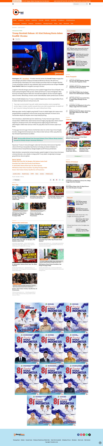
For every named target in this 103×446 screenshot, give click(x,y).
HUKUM (47, 20)
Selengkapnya (78, 69)
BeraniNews (17, 38)
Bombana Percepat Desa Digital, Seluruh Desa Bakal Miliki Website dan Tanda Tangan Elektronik (80, 112)
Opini (60, 23)
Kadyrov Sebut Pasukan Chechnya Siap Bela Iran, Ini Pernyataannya (28, 169)
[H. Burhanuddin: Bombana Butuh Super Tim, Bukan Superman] (56, 190)
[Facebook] (78, 434)
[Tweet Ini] (53, 180)
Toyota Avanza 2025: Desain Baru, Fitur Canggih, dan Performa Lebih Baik (82, 220)
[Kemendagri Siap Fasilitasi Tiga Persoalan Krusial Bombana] (38, 190)
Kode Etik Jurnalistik (56, 440)
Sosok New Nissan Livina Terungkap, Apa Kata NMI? (82, 230)
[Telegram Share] (60, 180)
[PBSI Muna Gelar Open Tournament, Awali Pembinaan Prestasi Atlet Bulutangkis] (85, 144)
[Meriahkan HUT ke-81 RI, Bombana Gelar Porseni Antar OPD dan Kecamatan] (71, 144)
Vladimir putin (49, 173)
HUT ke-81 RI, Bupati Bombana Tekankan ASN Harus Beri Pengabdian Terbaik (79, 81)
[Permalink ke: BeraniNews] (13, 39)
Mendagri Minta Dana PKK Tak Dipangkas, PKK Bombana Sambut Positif (29, 161)
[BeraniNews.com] (51, 12)
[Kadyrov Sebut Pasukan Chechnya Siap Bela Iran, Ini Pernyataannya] (38, 207)
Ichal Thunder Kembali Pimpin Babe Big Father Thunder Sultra (81, 203)
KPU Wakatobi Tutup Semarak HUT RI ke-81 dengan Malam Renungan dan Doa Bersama (77, 49)
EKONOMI (53, 20)
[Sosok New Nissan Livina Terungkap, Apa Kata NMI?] (78, 226)
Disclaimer (74, 440)
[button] (86, 4)
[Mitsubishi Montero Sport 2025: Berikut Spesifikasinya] (71, 210)
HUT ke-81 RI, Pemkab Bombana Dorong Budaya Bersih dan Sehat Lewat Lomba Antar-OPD (82, 63)
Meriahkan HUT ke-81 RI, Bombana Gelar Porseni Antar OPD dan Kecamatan (79, 87)
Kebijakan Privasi (66, 440)
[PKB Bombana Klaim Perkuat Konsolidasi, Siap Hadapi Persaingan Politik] (20, 207)
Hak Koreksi (87, 440)
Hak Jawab (80, 440)
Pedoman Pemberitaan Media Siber (41, 440)
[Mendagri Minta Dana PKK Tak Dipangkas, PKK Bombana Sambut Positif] (20, 190)
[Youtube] (84, 434)
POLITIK (41, 20)
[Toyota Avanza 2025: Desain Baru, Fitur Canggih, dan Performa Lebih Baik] (78, 215)
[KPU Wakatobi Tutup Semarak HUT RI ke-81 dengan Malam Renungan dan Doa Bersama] (78, 39)
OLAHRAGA (61, 20)
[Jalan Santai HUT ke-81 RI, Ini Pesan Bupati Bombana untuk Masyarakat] (71, 55)
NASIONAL (34, 20)
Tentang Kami (16, 440)
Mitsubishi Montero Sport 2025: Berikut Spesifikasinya (82, 209)
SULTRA (28, 20)
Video (72, 23)
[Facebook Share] (50, 180)
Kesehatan (31, 23)
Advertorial (66, 23)
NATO (32, 173)
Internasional (15, 30)
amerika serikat (16, 173)
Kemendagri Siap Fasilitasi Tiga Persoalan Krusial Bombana (26, 163)
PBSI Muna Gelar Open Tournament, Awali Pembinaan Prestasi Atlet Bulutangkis (84, 150)
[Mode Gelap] (90, 4)
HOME (15, 20)
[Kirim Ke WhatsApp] (63, 180)
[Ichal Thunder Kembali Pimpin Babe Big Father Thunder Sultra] (71, 203)
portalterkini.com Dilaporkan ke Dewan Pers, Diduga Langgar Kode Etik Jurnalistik (79, 106)
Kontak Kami (29, 440)
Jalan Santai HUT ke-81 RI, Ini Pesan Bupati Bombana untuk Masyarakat (47, 1)
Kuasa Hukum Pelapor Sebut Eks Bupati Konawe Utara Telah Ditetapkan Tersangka (79, 93)
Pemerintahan (16, 23)
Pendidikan (24, 23)
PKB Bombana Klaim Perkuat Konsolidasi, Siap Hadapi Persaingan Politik (29, 167)
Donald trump (25, 173)
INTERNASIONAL (70, 20)
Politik (20, 30)
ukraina (42, 173)
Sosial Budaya (38, 23)
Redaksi (23, 440)
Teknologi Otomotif (47, 23)
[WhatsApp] (87, 434)
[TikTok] (89, 435)
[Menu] (13, 4)
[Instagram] (81, 434)
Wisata (55, 23)
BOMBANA (21, 20)
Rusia (37, 173)
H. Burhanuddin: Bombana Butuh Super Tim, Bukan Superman (27, 165)
